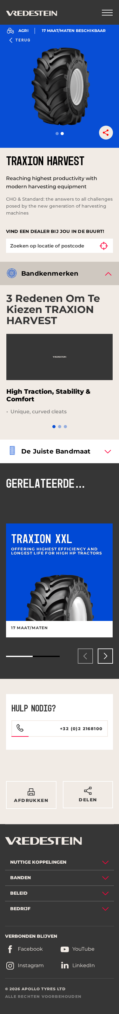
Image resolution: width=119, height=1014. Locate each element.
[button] (57, 133)
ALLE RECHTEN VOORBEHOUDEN (43, 996)
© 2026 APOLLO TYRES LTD (35, 988)
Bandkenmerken (50, 273)
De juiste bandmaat (56, 451)
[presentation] (85, 656)
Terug (23, 40)
